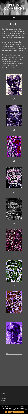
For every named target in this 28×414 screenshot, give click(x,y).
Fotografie (4, 398)
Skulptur (3, 400)
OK (6, 411)
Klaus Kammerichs (14, 7)
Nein (10, 411)
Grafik (2, 402)
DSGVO (3, 393)
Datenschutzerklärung (18, 411)
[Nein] (26, 409)
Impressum (4, 391)
